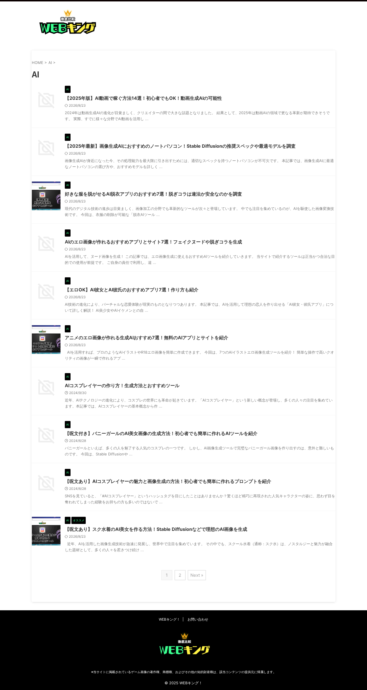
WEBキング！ (169, 619)
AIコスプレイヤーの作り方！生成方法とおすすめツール (122, 385)
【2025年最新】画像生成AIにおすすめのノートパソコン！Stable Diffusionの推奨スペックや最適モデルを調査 (180, 146)
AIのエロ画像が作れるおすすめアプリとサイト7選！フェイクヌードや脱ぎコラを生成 (153, 242)
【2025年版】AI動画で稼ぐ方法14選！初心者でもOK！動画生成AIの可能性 (143, 98)
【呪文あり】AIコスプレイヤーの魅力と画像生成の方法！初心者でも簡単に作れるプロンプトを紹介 (168, 481)
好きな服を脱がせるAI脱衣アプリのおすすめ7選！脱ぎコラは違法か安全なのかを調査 (153, 194)
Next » (196, 575)
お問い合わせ (198, 619)
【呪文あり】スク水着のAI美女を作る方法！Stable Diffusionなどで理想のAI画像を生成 (156, 529)
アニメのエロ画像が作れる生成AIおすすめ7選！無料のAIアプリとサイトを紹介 (146, 337)
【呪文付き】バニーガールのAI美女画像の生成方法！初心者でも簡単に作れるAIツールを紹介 (161, 433)
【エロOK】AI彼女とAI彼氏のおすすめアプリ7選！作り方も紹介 (131, 290)
